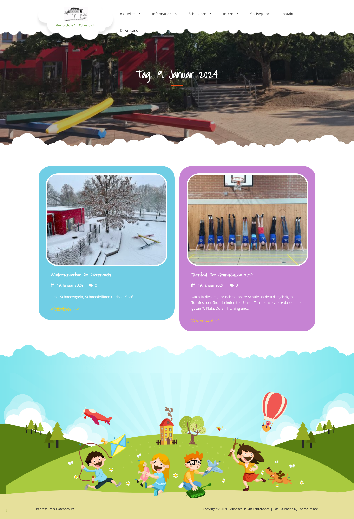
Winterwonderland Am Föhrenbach (81, 275)
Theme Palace (308, 508)
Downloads (129, 30)
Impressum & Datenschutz (55, 508)
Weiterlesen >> (65, 309)
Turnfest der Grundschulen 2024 (222, 275)
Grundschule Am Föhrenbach (75, 25)
